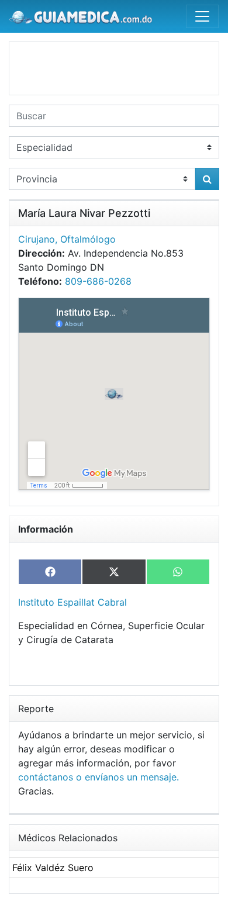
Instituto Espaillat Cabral (72, 602)
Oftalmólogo (88, 239)
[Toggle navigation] (202, 16)
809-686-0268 (98, 281)
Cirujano (36, 239)
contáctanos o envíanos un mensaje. (98, 777)
